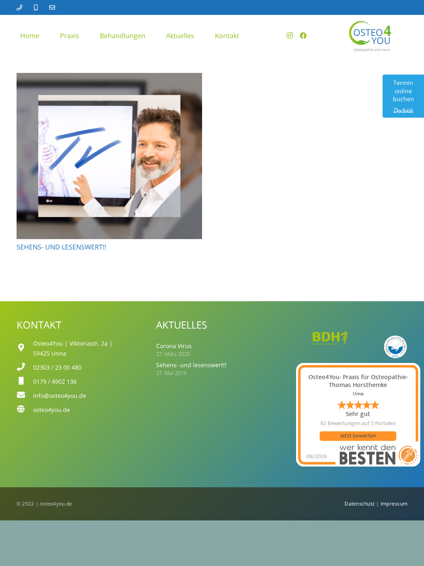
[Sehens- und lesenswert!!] (109, 78)
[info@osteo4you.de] (25, 396)
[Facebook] (303, 35)
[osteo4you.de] (25, 410)
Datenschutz (359, 503)
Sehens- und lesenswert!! (61, 247)
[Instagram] (289, 35)
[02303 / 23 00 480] (25, 367)
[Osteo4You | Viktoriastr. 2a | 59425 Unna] (25, 348)
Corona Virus (174, 346)
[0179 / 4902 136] (25, 382)
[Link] (21, 8)
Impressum (394, 503)
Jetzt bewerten (358, 435)
